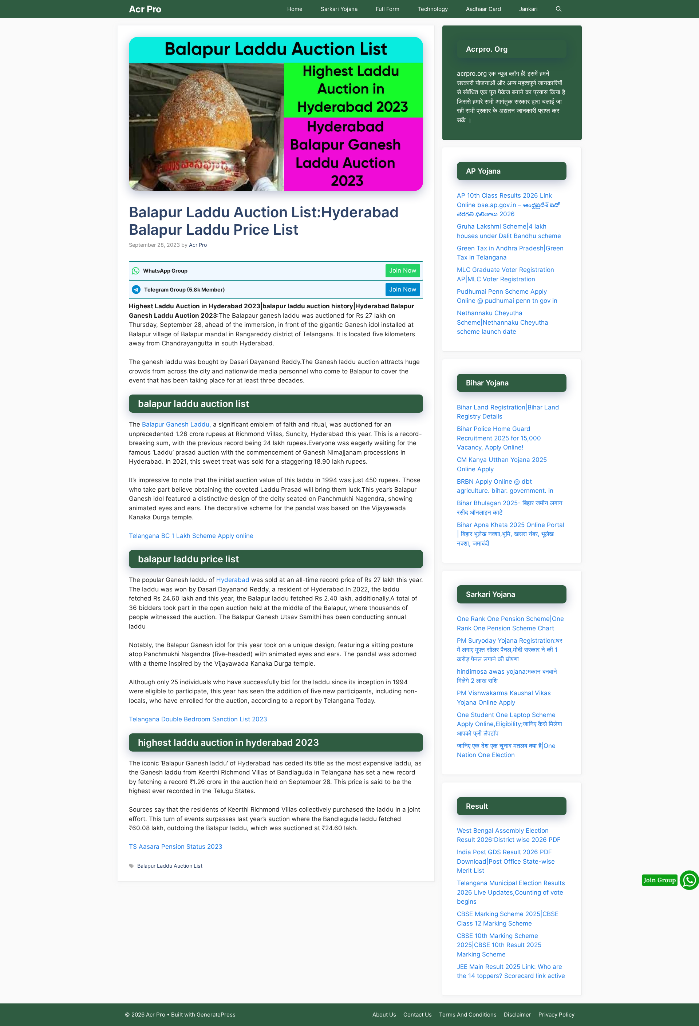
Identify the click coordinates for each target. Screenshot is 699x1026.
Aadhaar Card (483, 8)
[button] (558, 9)
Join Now (402, 270)
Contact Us (417, 1014)
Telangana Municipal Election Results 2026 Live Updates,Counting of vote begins (511, 892)
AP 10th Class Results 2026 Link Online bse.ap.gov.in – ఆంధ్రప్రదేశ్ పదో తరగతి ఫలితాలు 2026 (508, 205)
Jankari (528, 8)
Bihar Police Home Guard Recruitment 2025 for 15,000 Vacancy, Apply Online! (499, 438)
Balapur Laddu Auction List (169, 866)
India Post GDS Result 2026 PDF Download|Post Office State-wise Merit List (506, 861)
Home (295, 8)
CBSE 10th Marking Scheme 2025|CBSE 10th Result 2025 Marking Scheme (499, 945)
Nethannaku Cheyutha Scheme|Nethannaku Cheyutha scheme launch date (502, 322)
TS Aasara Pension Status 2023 (175, 846)
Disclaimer (517, 1014)
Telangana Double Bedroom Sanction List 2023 (198, 719)
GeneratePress (216, 1014)
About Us (384, 1014)
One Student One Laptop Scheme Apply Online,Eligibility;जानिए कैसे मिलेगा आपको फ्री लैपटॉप (509, 724)
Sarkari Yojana (339, 8)
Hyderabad (231, 579)
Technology (433, 8)
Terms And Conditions (468, 1014)
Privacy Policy (556, 1014)
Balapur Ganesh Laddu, (177, 424)
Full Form (387, 8)
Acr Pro (145, 9)
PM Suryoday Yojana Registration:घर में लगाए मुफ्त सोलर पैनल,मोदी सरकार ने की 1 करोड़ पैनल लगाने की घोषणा (509, 650)
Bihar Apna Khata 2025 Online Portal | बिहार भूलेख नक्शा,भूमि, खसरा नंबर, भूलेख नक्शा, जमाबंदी (510, 534)
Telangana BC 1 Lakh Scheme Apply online (191, 535)
